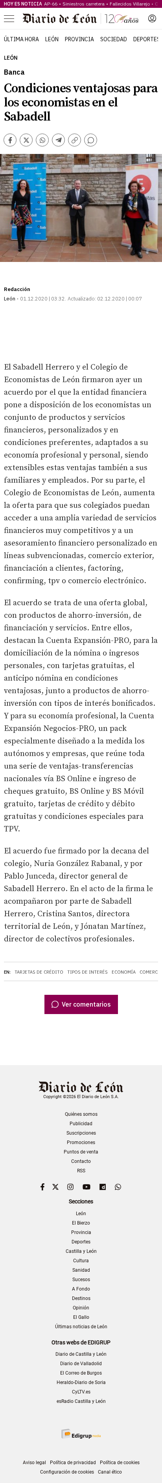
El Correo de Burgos (81, 1373)
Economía (124, 972)
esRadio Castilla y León (81, 1401)
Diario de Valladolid (81, 1363)
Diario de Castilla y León (81, 1354)
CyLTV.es (81, 1392)
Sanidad (81, 1270)
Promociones (81, 1142)
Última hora (21, 39)
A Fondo (81, 1289)
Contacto (81, 1161)
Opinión (81, 1308)
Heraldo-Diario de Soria (81, 1382)
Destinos (81, 1298)
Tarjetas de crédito (39, 972)
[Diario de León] (80, 18)
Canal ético (110, 1472)
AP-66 (50, 4)
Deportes (146, 39)
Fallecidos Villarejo (130, 4)
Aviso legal (34, 1462)
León (52, 39)
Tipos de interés (87, 972)
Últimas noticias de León (81, 1326)
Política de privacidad (73, 1462)
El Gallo (81, 1317)
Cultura (81, 1260)
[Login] (152, 18)
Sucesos (81, 1279)
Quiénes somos (81, 1114)
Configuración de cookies (67, 1472)
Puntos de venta (81, 1152)
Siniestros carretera (84, 4)
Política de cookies (120, 1462)
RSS (81, 1171)
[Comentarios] (91, 140)
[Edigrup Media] (81, 1434)
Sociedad (113, 39)
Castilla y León (81, 1251)
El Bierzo (81, 1223)
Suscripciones (81, 1133)
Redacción (17, 289)
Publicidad (81, 1123)
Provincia (79, 39)
